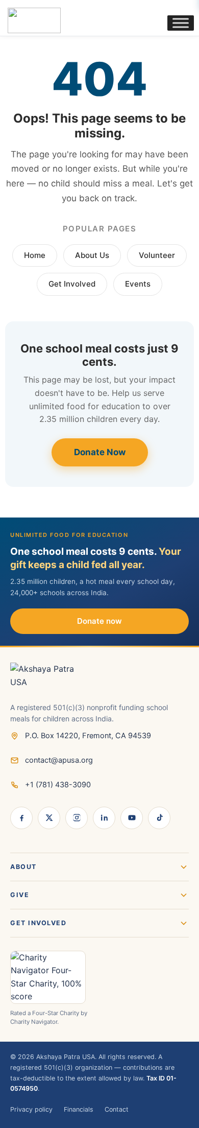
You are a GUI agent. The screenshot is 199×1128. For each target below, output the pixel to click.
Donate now (99, 621)
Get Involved (71, 284)
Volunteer (157, 255)
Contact (117, 1109)
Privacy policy (31, 1109)
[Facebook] (21, 818)
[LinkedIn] (104, 818)
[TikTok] (159, 818)
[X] (49, 818)
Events (138, 284)
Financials (78, 1109)
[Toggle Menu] (180, 23)
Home (34, 255)
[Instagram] (76, 818)
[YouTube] (131, 818)
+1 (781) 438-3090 (58, 784)
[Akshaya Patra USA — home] (99, 682)
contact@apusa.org (59, 760)
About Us (92, 255)
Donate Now (100, 452)
